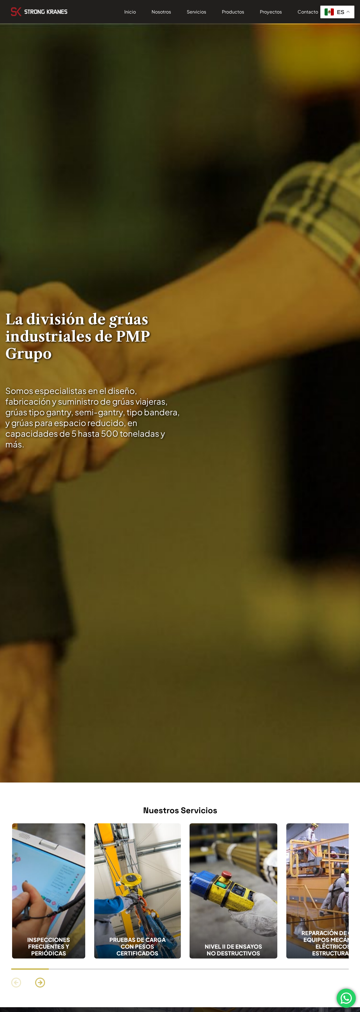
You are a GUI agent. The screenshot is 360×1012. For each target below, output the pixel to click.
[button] (40, 983)
